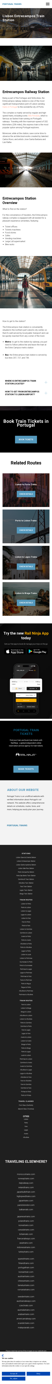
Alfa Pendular (34, 115)
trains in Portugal (10, 107)
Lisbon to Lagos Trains (26, 1064)
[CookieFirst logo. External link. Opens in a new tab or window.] (3, 1355)
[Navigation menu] (47, 4)
